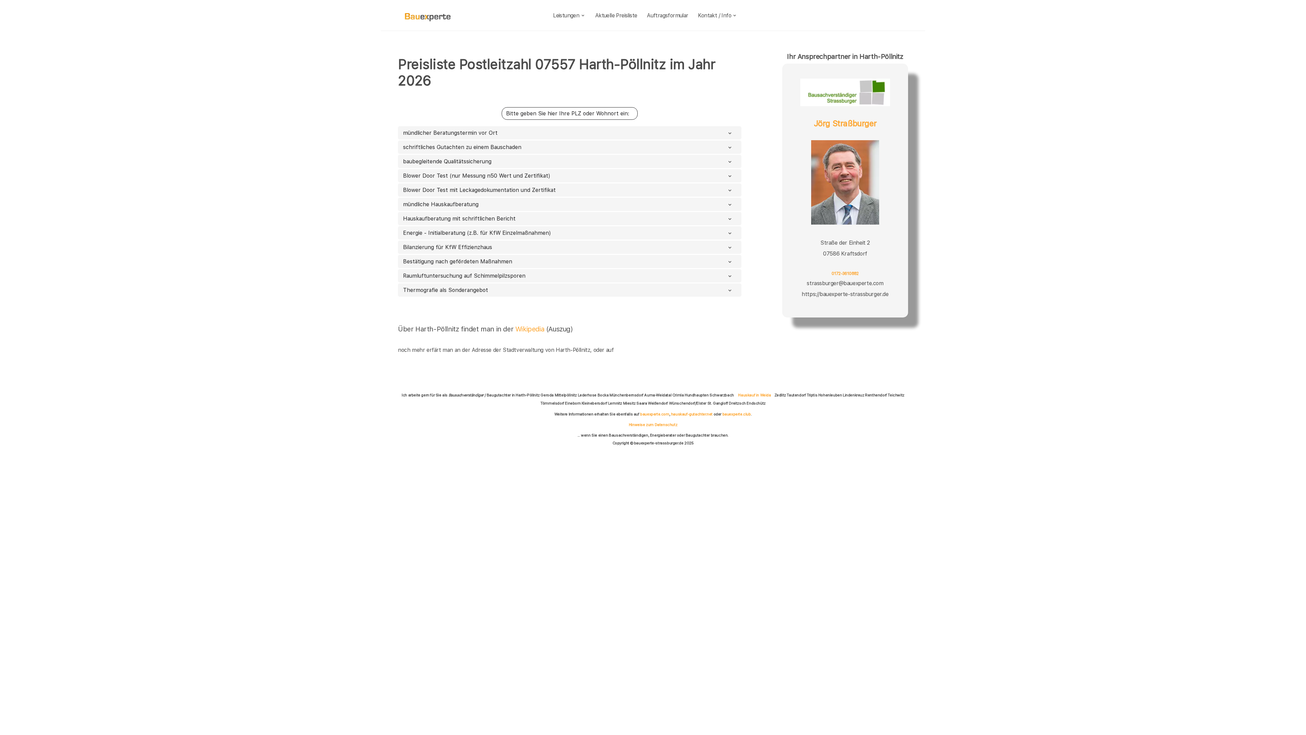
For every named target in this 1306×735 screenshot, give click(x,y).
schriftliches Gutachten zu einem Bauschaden (462, 147)
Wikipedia (530, 329)
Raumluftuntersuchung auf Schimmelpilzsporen (464, 276)
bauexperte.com (654, 414)
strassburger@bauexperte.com (845, 283)
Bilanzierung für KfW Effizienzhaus (447, 247)
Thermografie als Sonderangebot (445, 290)
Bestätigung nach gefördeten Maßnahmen (457, 261)
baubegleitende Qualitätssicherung (447, 161)
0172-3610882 (845, 273)
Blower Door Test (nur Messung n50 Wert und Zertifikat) (476, 176)
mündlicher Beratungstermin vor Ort (450, 133)
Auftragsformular (667, 15)
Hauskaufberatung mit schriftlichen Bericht (459, 218)
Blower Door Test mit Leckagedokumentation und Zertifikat (479, 190)
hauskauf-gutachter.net (692, 414)
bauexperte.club (736, 414)
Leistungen (566, 15)
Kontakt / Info (714, 15)
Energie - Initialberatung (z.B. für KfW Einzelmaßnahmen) (477, 233)
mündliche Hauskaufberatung (441, 204)
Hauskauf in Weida (754, 395)
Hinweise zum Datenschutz (653, 424)
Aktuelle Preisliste (616, 15)
